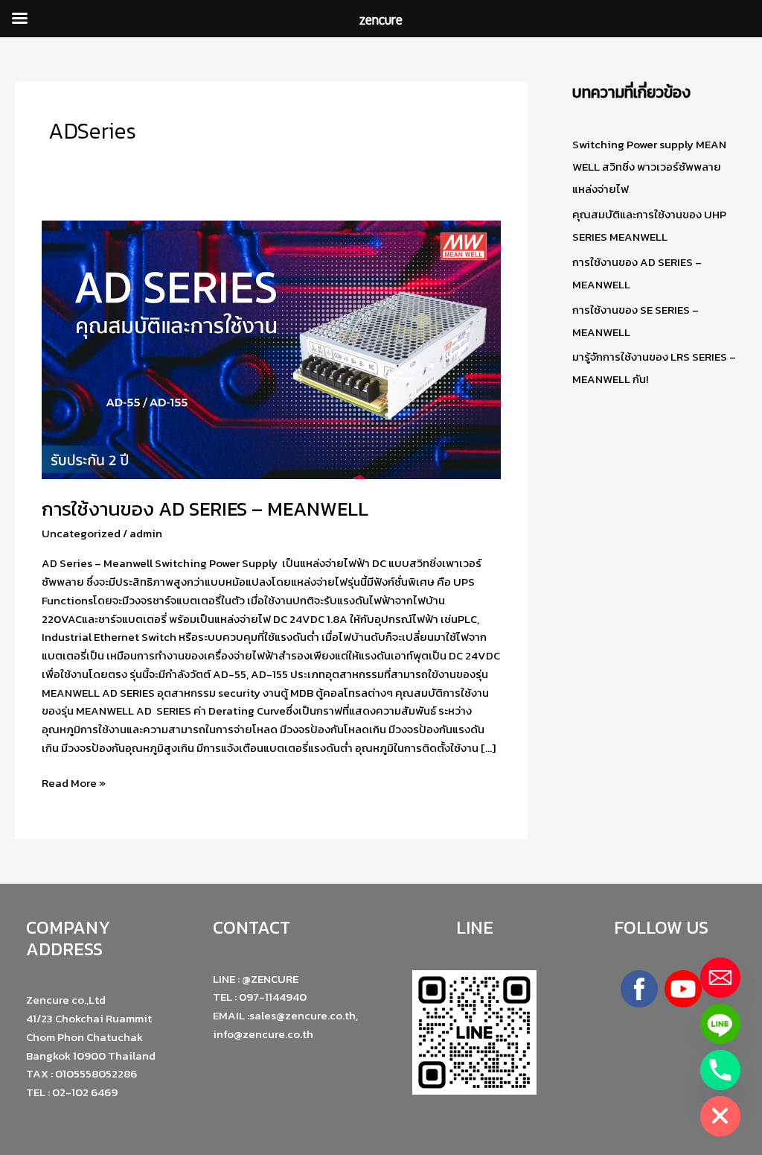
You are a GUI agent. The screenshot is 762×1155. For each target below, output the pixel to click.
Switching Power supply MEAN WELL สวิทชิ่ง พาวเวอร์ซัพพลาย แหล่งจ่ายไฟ (649, 166)
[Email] (720, 978)
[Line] (720, 1024)
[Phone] (720, 1070)
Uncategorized (81, 533)
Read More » (74, 782)
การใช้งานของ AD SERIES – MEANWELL (205, 508)
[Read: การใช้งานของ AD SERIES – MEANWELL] (271, 348)
